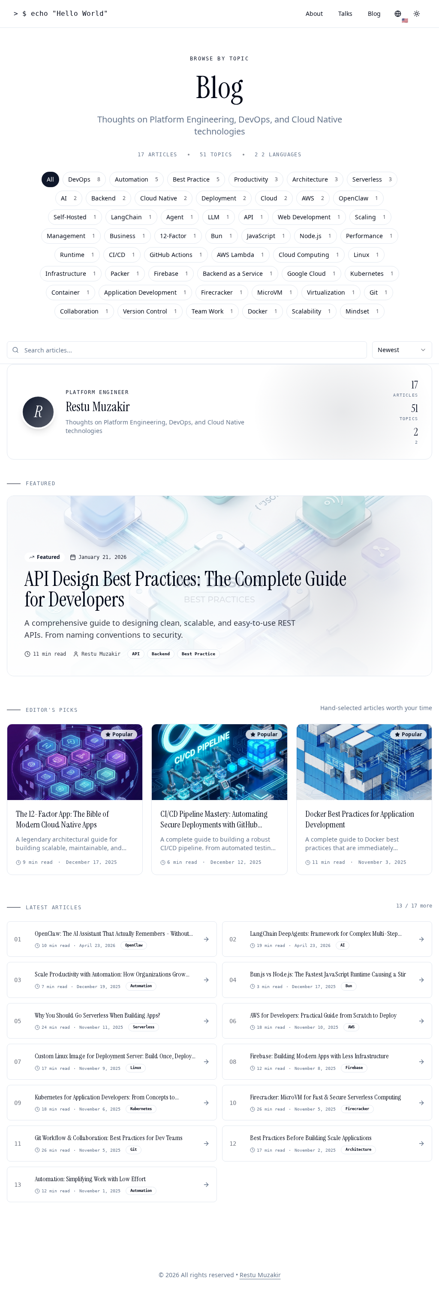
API (253, 217)
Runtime (77, 255)
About (314, 13)
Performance (369, 236)
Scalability (311, 311)
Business (127, 236)
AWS (313, 198)
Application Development (145, 292)
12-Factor (178, 236)
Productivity (256, 179)
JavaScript (266, 236)
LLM (218, 217)
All (50, 179)
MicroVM (274, 292)
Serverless (372, 179)
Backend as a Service (238, 273)
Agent (179, 217)
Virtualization (331, 292)
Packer (125, 273)
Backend (108, 198)
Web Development (309, 217)
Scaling (370, 217)
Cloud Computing (309, 255)
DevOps (84, 179)
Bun (221, 236)
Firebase (171, 273)
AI (69, 198)
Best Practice (196, 179)
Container (70, 292)
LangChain (131, 217)
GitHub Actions (176, 255)
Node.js (315, 236)
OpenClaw (358, 198)
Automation (136, 179)
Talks (345, 13)
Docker (262, 311)
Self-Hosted (75, 217)
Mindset (362, 311)
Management (71, 236)
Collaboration (84, 311)
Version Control (150, 311)
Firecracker (222, 292)
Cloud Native (163, 198)
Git (379, 292)
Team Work (212, 311)
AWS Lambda (240, 255)
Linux (366, 255)
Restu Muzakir (260, 1275)
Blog (374, 13)
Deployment (223, 198)
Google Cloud (311, 273)
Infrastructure (70, 273)
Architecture (315, 179)
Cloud (274, 198)
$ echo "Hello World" (61, 13)
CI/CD (122, 255)
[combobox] (402, 349)
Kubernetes (372, 273)
